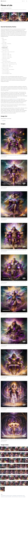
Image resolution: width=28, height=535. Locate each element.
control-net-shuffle (8, 496)
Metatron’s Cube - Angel (6, 65)
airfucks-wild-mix (9, 495)
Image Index (5, 444)
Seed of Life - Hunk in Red (6, 55)
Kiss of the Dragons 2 (6, 72)
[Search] (24, 1)
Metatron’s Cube (5, 46)
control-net (3, 496)
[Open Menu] (26, 1)
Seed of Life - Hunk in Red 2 (7, 57)
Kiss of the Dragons (5, 70)
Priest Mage (4, 42)
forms (24, 495)
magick (24, 496)
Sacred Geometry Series (8, 26)
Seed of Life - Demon (6, 58)
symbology (14, 495)
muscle (19, 496)
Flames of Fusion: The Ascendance (8, 69)
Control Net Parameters (6, 61)
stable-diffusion (3, 495)
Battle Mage (4, 39)
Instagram (4, 120)
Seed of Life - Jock (5, 50)
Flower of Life (4, 47)
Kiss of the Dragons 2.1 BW (6, 73)
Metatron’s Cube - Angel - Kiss (7, 66)
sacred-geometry (20, 495)
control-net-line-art (15, 496)
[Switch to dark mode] (25, 1)
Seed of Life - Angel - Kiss (6, 54)
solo (22, 496)
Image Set (4, 116)
